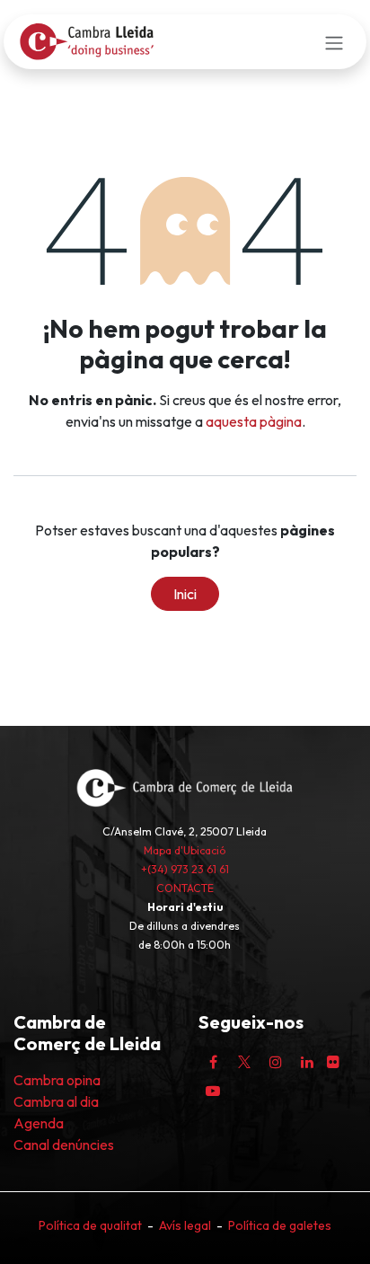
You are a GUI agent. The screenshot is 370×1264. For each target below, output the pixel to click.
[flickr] (333, 1062)
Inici (185, 594)
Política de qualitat (90, 1225)
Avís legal (185, 1225)
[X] (244, 1061)
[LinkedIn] (307, 1061)
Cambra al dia (56, 1101)
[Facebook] (212, 1061)
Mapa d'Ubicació (184, 850)
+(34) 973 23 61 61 (185, 869)
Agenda (38, 1123)
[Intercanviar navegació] (334, 41)
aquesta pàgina (254, 421)
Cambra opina (57, 1080)
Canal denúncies (63, 1145)
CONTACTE (185, 888)
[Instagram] (275, 1061)
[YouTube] (212, 1090)
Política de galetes (279, 1225)
